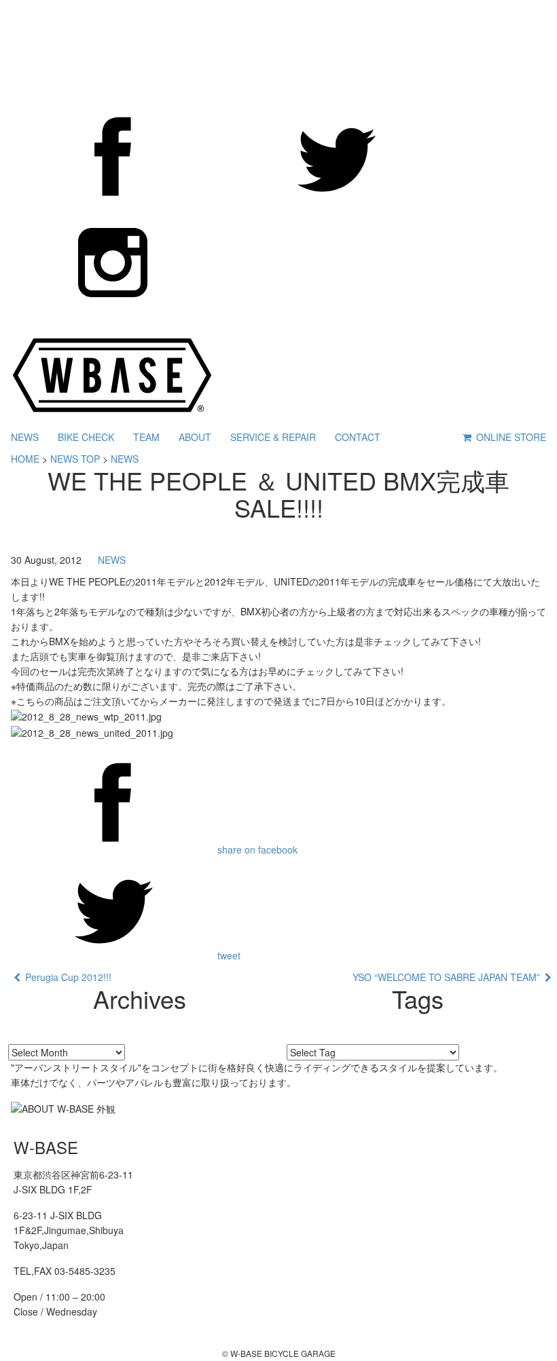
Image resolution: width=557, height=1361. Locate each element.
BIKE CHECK (86, 437)
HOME (25, 458)
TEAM (146, 437)
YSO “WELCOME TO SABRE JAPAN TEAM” (449, 977)
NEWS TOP (75, 458)
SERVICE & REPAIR (273, 437)
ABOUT (195, 437)
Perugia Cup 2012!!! (65, 977)
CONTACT (357, 437)
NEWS (25, 437)
